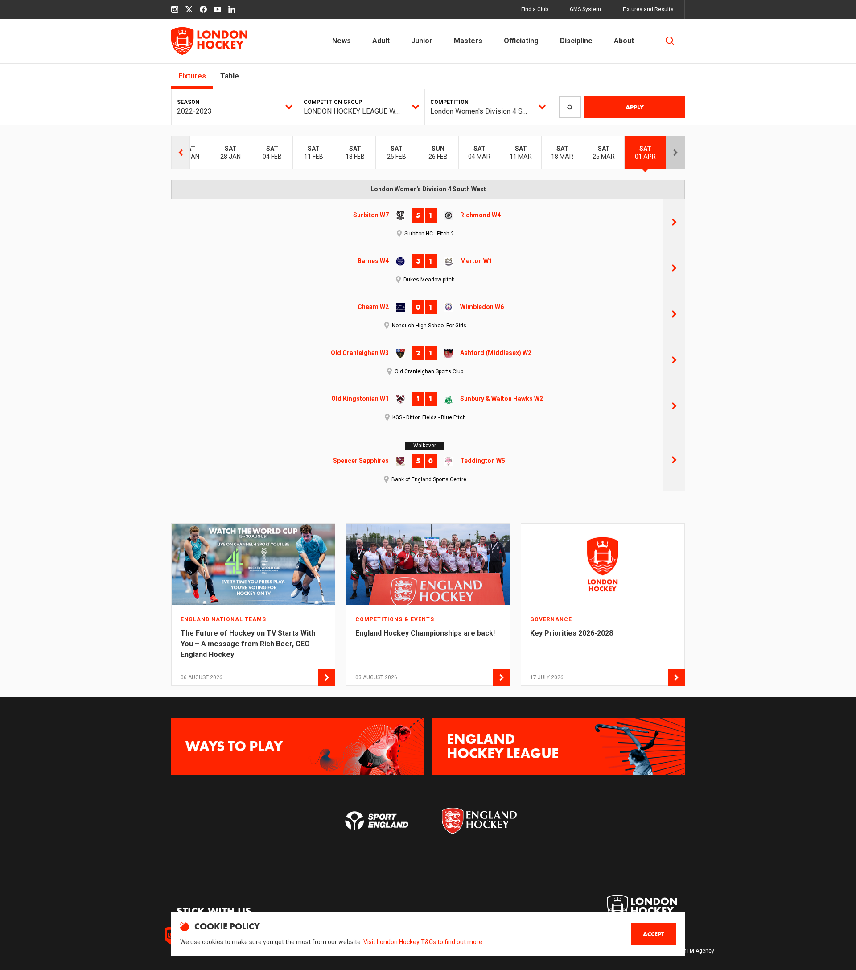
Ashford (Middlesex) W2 (495, 352)
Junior (421, 41)
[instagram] (174, 9)
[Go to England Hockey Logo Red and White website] (479, 820)
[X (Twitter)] (189, 9)
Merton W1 (476, 260)
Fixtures (192, 76)
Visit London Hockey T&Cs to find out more (422, 941)
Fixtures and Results (648, 9)
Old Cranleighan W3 (360, 352)
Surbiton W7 (371, 215)
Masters (468, 41)
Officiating (521, 41)
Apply (635, 107)
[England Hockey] (209, 41)
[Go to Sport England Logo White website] (376, 820)
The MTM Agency (692, 951)
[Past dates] (180, 152)
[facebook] (203, 9)
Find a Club (534, 9)
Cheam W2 (373, 306)
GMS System (585, 9)
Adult (381, 41)
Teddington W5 (482, 460)
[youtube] (217, 9)
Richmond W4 (480, 215)
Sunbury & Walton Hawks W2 (501, 398)
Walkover (424, 445)
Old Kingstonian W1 (360, 398)
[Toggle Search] (670, 41)
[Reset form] (570, 107)
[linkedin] (231, 9)
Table (229, 76)
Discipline (576, 41)
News (341, 41)
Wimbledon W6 (482, 306)
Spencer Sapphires (361, 460)
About (624, 41)
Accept (653, 934)
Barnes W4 (373, 260)
